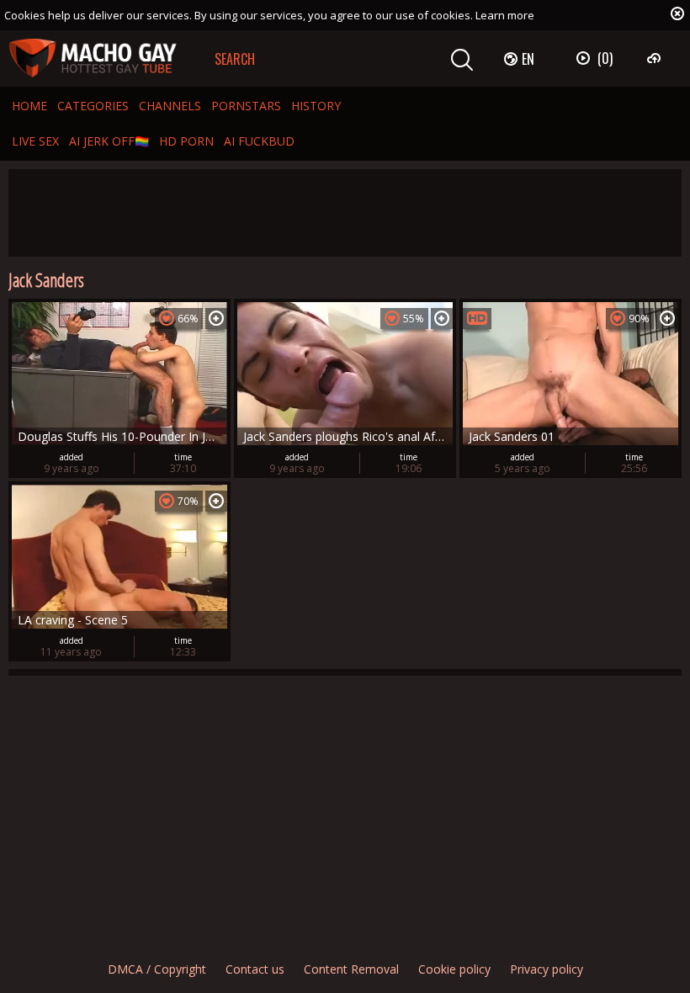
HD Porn (186, 141)
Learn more (504, 15)
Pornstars (246, 106)
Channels (170, 106)
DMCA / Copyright (157, 969)
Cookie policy (454, 969)
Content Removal (351, 969)
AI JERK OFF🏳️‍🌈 (109, 141)
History (316, 106)
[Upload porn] (656, 58)
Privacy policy (546, 969)
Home (29, 106)
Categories (93, 106)
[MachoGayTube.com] (92, 58)
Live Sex (35, 141)
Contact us (255, 969)
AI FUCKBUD (259, 141)
